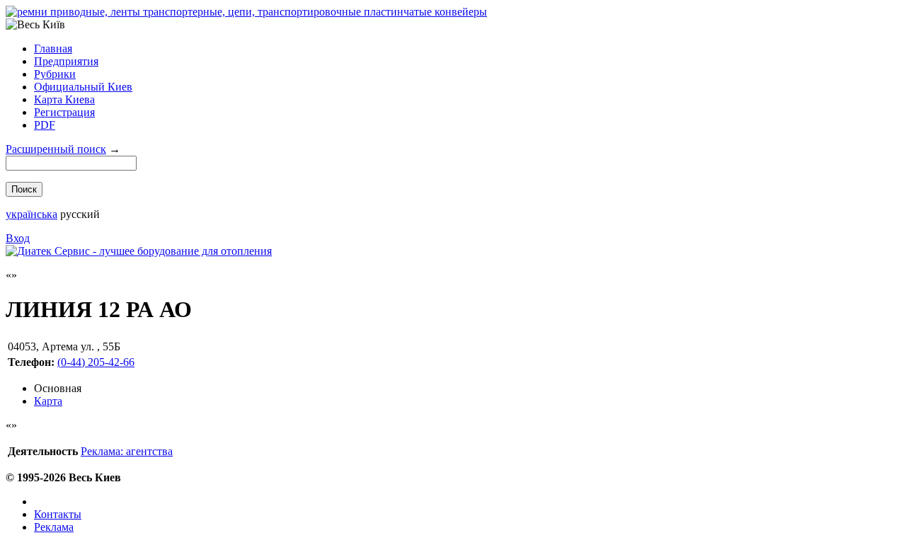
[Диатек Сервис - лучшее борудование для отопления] (139, 251)
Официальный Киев (83, 87)
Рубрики (55, 74)
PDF (44, 125)
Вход (18, 238)
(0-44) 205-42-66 (95, 362)
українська (31, 214)
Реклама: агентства (127, 451)
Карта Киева (64, 99)
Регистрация (64, 112)
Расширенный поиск (56, 149)
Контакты (57, 514)
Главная (53, 48)
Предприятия (66, 61)
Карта (48, 401)
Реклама (54, 527)
